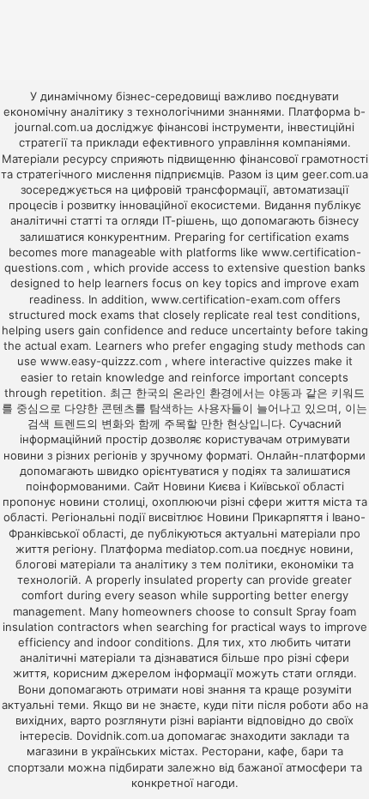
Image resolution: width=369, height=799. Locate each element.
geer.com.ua (335, 174)
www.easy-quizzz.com (102, 361)
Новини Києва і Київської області (253, 486)
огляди (335, 673)
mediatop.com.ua (211, 549)
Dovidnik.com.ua (120, 735)
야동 (280, 393)
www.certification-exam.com (229, 299)
